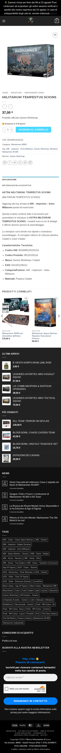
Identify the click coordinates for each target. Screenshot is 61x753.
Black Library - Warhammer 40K (43, 586)
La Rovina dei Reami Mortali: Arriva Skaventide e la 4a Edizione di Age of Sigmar (34, 507)
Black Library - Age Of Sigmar (15, 586)
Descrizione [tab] (9, 180)
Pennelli (30, 614)
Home (5, 93)
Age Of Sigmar (9, 567)
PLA (37, 614)
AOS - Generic (41, 572)
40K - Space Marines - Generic (15, 554)
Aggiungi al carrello (33, 129)
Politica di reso (9, 641)
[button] (4, 20)
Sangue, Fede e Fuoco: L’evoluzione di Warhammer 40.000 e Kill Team (29, 495)
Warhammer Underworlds (13, 623)
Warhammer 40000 (34, 93)
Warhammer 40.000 (10, 152)
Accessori (53, 563)
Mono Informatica (42, 749)
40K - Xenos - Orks (32, 558)
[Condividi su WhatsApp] (4, 162)
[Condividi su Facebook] (10, 162)
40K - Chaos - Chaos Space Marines (18, 540)
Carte (17, 591)
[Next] (58, 321)
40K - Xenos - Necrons (12, 558)
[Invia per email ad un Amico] (20, 162)
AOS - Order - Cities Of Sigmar (16, 577)
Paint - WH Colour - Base (13, 609)
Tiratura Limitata (24, 618)
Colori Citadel (27, 591)
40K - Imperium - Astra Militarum (19, 149)
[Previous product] (10, 106)
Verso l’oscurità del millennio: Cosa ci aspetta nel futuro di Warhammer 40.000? (34, 483)
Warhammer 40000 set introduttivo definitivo (12, 334)
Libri (32, 600)
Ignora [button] (54, 13)
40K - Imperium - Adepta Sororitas (17, 544)
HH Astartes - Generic (29, 595)
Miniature (16, 93)
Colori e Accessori (28, 731)
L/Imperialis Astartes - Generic (15, 600)
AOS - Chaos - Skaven (27, 567)
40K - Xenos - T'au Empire (14, 563)
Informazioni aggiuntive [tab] (16, 185)
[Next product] (4, 106)
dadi (37, 591)
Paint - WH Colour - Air (45, 604)
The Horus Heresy (49, 614)
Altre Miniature (23, 733)
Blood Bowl (7, 591)
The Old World (9, 618)
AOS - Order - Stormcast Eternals (17, 581)
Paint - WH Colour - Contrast (38, 609)
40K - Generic (41, 540)
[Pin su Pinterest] (25, 162)
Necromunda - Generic (24, 604)
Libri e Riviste (47, 731)
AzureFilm (37, 581)
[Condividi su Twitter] (15, 162)
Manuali (40, 600)
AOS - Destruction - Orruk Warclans (17, 572)
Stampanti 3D (39, 733)
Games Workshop (41, 149)
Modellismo (7, 604)
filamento (53, 591)
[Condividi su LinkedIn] (30, 162)
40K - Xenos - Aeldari (40, 554)
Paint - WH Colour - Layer (13, 614)
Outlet (44, 735)
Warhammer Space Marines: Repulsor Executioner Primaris (45, 335)
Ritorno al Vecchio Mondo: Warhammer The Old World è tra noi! (33, 519)
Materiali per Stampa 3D (26, 735)
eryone (44, 591)
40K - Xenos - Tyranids (36, 563)
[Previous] (2, 321)
